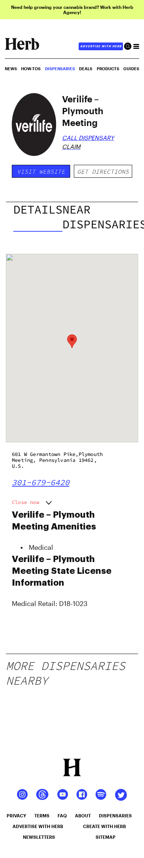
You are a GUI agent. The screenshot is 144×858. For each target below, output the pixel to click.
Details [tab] (37, 209)
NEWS (11, 68)
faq (62, 815)
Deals (85, 68)
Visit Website (41, 171)
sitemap (106, 837)
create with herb (104, 826)
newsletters (39, 837)
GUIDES (131, 68)
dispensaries (115, 815)
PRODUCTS (108, 68)
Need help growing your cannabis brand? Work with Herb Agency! (72, 9)
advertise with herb (100, 46)
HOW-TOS (31, 68)
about (83, 815)
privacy (16, 815)
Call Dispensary (88, 137)
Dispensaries (60, 68)
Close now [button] (25, 502)
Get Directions (103, 171)
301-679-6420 (40, 482)
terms (41, 815)
